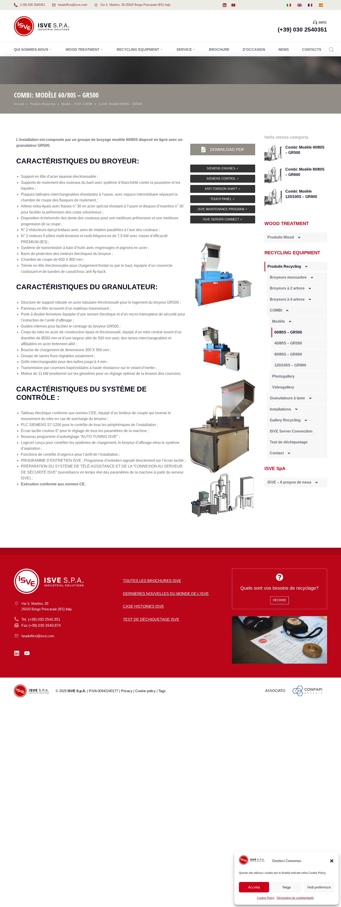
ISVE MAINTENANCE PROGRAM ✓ (223, 209)
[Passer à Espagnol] (320, 5)
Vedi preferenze (319, 887)
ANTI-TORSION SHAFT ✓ (223, 189)
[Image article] (273, 153)
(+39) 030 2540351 (32, 4)
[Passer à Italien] (288, 5)
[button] (331, 861)
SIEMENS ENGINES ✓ (223, 168)
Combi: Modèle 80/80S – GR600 (305, 171)
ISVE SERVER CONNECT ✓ (223, 219)
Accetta (254, 887)
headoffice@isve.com (72, 4)
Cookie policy (145, 691)
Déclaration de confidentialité (295, 898)
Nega (287, 887)
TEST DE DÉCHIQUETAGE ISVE (151, 619)
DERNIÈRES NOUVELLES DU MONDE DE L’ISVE (166, 594)
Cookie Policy (265, 898)
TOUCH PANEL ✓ (222, 199)
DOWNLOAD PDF (227, 149)
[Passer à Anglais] (299, 5)
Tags (162, 691)
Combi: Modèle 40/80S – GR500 (305, 149)
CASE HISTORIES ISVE (143, 606)
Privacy (126, 691)
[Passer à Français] (310, 5)
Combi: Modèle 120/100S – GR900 (301, 193)
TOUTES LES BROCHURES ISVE (152, 581)
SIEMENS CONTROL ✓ (222, 178)
